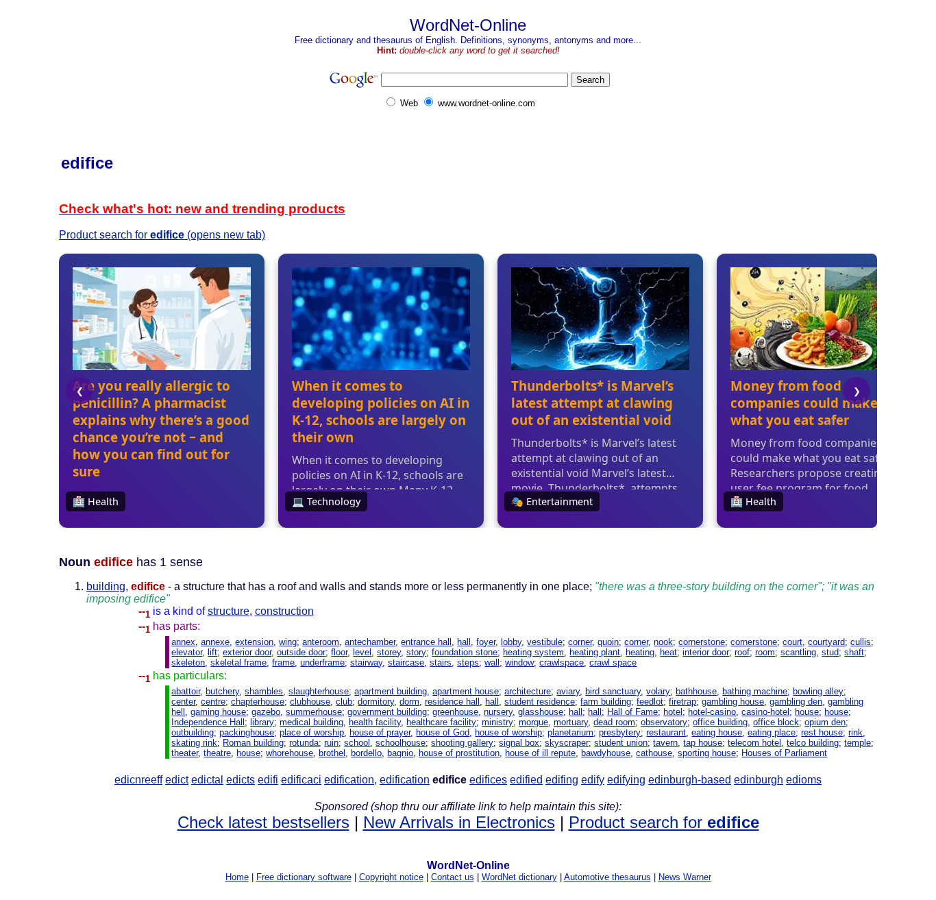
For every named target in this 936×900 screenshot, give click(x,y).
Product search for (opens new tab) (162, 235)
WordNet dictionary (519, 877)
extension (254, 642)
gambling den (795, 701)
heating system (533, 652)
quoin (608, 642)
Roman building (253, 743)
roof (742, 652)
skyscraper (567, 743)
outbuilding (192, 732)
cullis (860, 642)
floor (339, 652)
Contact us (452, 877)
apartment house (465, 691)
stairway (366, 662)
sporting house (707, 753)
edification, (350, 780)
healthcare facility (441, 722)
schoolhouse (400, 743)
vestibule (545, 642)
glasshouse (540, 712)
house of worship (508, 732)
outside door (301, 652)
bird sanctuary (613, 691)
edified (526, 780)
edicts (240, 780)
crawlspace (561, 662)
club (344, 701)
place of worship (312, 732)
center (183, 701)
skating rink (194, 743)
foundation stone (464, 652)
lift (212, 652)
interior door (705, 652)
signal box (519, 743)
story (416, 652)
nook (663, 642)
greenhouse (455, 712)
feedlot (650, 701)
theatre (217, 753)
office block (776, 722)
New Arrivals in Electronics (459, 822)
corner (580, 642)
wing (288, 642)
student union (621, 743)
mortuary (571, 722)
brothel (332, 753)
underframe (322, 662)
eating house (716, 732)
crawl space (613, 662)
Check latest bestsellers (263, 822)
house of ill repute (540, 753)
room (765, 652)
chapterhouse (257, 701)
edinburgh (758, 780)
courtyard (826, 642)
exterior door (247, 652)
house (807, 712)
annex (183, 642)
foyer (485, 642)
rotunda (304, 743)
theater (184, 753)
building (105, 586)
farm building (605, 701)
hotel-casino (712, 712)
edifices (488, 780)
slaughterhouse (318, 691)
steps (468, 662)
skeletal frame (238, 662)
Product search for (664, 822)
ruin (331, 743)
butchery (222, 691)
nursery (498, 712)
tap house (702, 743)
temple (857, 743)
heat (668, 652)
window (519, 662)
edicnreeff (138, 780)
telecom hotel (754, 743)
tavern (665, 743)
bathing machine (754, 691)
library (262, 722)
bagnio (400, 753)
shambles (264, 691)
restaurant (666, 732)
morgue (533, 722)
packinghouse (246, 732)
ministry (497, 722)
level (362, 652)
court (792, 642)
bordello (366, 753)
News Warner (684, 877)
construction (284, 611)
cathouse (654, 753)
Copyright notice (391, 877)
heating (640, 652)
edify (592, 780)
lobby (511, 642)
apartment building (390, 691)
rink (855, 732)
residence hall (452, 701)
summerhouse (314, 712)
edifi (268, 780)
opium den (825, 722)
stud (830, 652)
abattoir (185, 691)
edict (176, 780)
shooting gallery (462, 743)
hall (464, 642)
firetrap (682, 701)
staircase (406, 662)
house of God (442, 732)
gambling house (733, 701)
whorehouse (289, 753)
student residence (539, 701)
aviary (568, 691)
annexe (215, 642)
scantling (798, 652)
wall (492, 662)
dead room (614, 722)
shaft (854, 652)
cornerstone (701, 642)
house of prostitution (459, 753)
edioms (804, 780)
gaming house (218, 712)
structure (228, 611)
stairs (441, 662)
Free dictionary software (304, 877)
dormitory (376, 701)
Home (237, 877)
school (357, 743)
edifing (561, 780)
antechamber (370, 642)
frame (283, 662)
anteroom (320, 642)
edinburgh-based (689, 780)
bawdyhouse (605, 753)
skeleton (188, 662)
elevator (186, 652)
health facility (375, 722)
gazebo (265, 712)
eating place (772, 732)
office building (720, 722)
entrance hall (426, 642)
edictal (207, 780)
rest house (822, 732)
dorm (409, 701)
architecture (527, 691)
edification (405, 780)
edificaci (301, 780)
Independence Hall (208, 722)
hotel (672, 712)
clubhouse (310, 701)
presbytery (620, 732)
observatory (664, 722)
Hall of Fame (632, 712)
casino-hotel (765, 712)
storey (389, 652)
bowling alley (818, 691)
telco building (813, 743)
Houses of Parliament (784, 753)
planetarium (570, 732)
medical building (311, 722)
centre (213, 701)
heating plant (594, 652)
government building (387, 712)
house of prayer (379, 732)
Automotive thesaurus (607, 877)
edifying (626, 780)
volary (658, 691)
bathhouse (696, 691)
